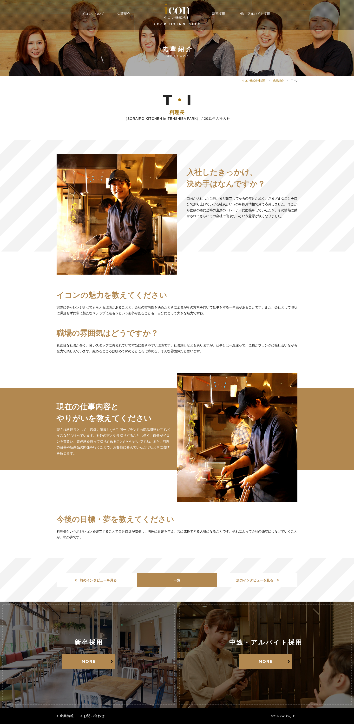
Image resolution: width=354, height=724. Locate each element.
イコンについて (93, 14)
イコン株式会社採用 (254, 80)
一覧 (177, 580)
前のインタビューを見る (98, 580)
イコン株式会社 (176, 17)
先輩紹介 (123, 14)
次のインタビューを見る (254, 580)
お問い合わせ (94, 716)
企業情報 (67, 716)
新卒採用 (218, 14)
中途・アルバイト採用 (254, 14)
